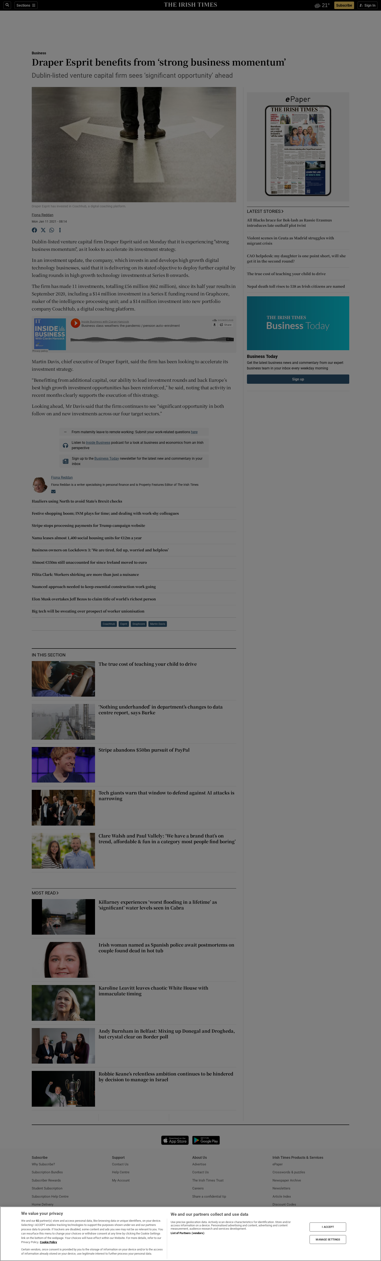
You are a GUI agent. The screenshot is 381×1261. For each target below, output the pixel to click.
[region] (190, 1233)
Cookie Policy (48, 1242)
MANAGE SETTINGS (328, 1239)
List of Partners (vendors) (187, 1233)
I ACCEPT (328, 1227)
